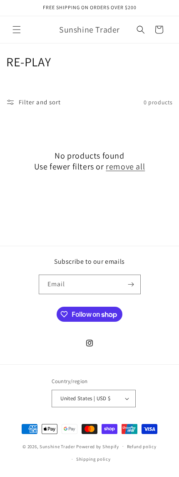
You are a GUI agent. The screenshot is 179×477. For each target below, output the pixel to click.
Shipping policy (93, 459)
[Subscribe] (131, 284)
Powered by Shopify (97, 446)
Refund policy (142, 446)
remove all (125, 166)
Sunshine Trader (57, 446)
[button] (16, 29)
